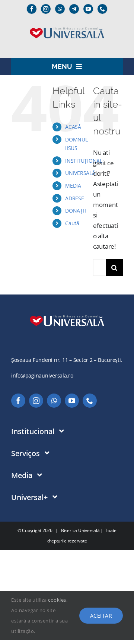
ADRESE (74, 198)
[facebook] (31, 9)
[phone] (102, 9)
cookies (57, 599)
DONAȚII (75, 210)
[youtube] (88, 9)
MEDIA (73, 185)
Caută (72, 223)
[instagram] (46, 9)
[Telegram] (74, 9)
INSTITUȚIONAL (83, 160)
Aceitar (101, 615)
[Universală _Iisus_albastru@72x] (67, 24)
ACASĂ (73, 126)
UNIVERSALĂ (80, 172)
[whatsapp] (60, 9)
